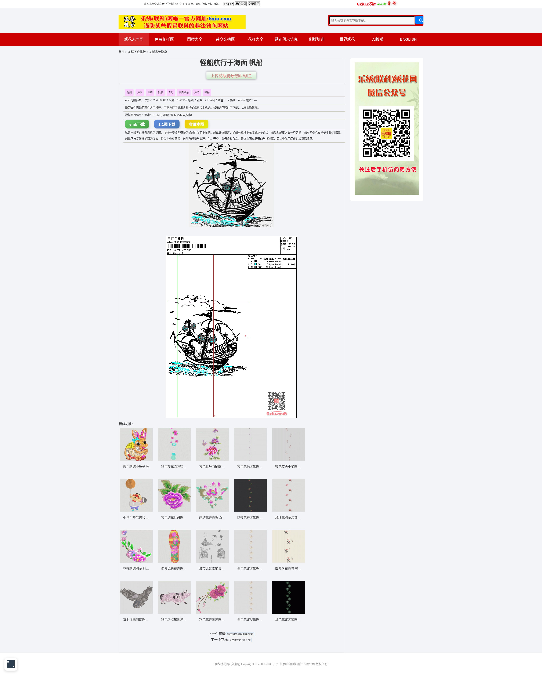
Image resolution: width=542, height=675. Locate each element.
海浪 (139, 92)
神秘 (207, 92)
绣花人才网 (133, 39)
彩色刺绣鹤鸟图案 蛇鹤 (240, 634)
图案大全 (194, 39)
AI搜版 (377, 39)
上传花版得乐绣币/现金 (231, 76)
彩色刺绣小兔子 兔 (240, 640)
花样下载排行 (137, 52)
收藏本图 (196, 124)
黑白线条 (184, 92)
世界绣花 (347, 39)
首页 (121, 52)
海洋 (196, 92)
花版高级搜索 (158, 52)
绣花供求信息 (286, 39)
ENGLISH (408, 39)
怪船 (129, 92)
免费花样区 (164, 39)
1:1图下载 (166, 124)
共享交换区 (225, 39)
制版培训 (316, 39)
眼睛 (150, 92)
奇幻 (170, 92)
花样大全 (255, 39)
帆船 (160, 92)
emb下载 (137, 124)
